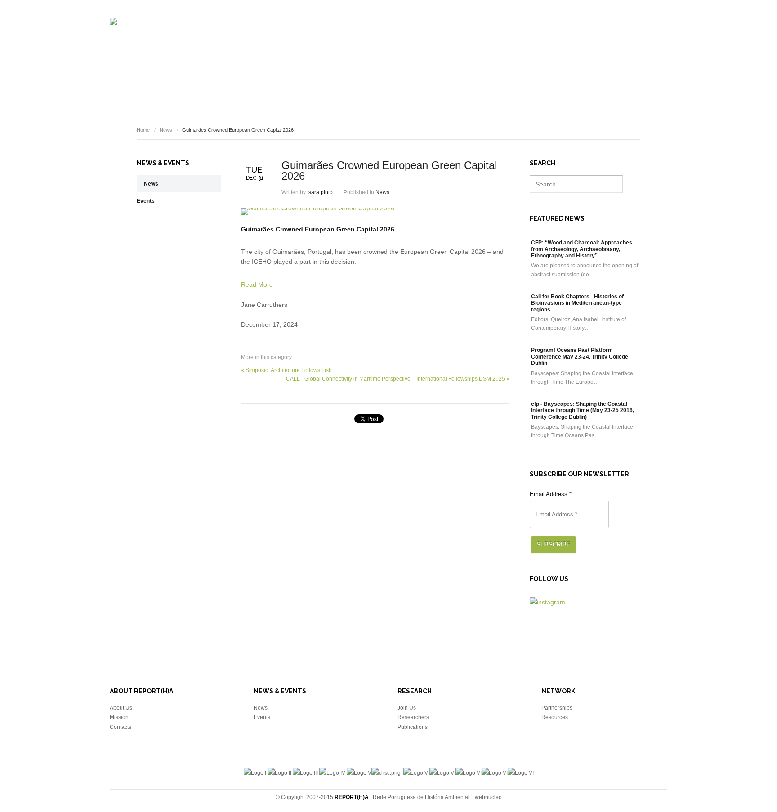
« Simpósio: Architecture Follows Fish (286, 370)
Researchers (381, 43)
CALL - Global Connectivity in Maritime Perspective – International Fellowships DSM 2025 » (397, 379)
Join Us (406, 708)
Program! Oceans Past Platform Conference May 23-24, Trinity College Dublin (579, 356)
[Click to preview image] (375, 211)
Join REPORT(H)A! (642, 43)
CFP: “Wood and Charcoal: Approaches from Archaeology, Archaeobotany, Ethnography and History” (581, 249)
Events (523, 43)
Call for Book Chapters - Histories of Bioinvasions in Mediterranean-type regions (577, 303)
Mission (119, 717)
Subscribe (553, 544)
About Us (121, 708)
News (553, 43)
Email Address (551, 494)
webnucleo (488, 797)
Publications (433, 43)
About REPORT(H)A (322, 43)
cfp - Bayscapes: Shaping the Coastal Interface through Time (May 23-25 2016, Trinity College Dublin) (582, 410)
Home (143, 130)
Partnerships (556, 708)
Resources (589, 43)
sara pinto (320, 192)
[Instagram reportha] (547, 602)
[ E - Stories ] (483, 43)
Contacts (120, 727)
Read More (257, 284)
